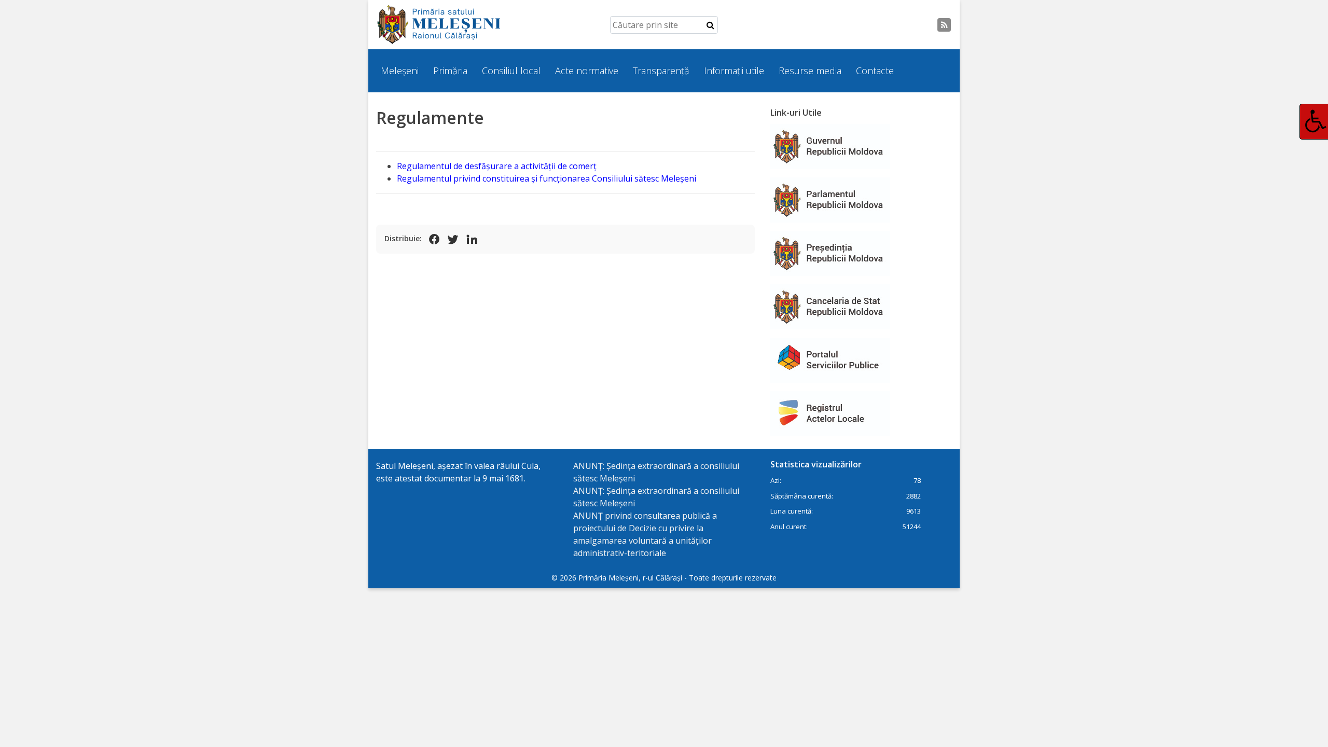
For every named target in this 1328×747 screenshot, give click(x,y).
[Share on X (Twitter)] (453, 239)
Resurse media (810, 70)
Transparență (661, 70)
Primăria (450, 70)
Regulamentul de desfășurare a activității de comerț (497, 166)
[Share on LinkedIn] (471, 239)
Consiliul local (511, 70)
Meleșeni (400, 70)
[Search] (710, 25)
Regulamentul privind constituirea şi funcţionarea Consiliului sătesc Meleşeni (546, 178)
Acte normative (586, 70)
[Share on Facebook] (434, 239)
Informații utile (734, 70)
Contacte (875, 70)
